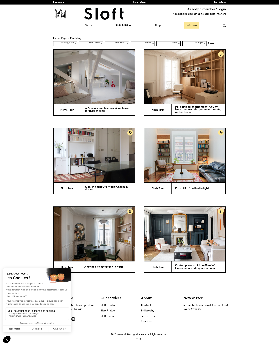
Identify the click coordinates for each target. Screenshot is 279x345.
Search (224, 25)
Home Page (60, 38)
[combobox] (65, 43)
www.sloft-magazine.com (132, 334)
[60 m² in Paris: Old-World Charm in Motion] (94, 155)
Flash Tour (158, 110)
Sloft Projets (108, 311)
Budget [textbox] (199, 43)
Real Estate (219, 2)
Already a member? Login (206, 9)
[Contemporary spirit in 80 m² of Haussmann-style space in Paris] (185, 233)
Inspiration (59, 2)
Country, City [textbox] (67, 43)
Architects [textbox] (120, 43)
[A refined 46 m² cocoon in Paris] (94, 233)
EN (141, 339)
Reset (211, 43)
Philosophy (147, 311)
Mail (73, 319)
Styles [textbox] (148, 43)
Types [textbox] (174, 43)
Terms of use (148, 316)
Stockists (146, 321)
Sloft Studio (108, 305)
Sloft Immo (107, 316)
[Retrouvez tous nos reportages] (60, 14)
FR (137, 339)
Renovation (139, 2)
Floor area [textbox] (94, 43)
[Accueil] (104, 14)
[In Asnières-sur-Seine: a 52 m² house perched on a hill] (94, 76)
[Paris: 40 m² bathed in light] (185, 155)
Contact (146, 305)
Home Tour (67, 110)
